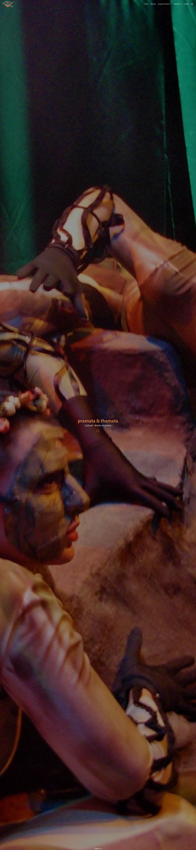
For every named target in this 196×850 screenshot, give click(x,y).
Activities (177, 4)
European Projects (164, 4)
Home (146, 4)
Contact (186, 4)
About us (153, 4)
